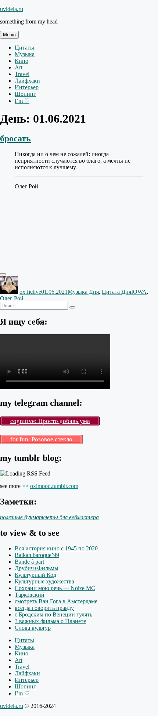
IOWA (139, 292)
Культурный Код (35, 575)
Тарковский (29, 595)
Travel (22, 74)
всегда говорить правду (44, 608)
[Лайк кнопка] (3, 274)
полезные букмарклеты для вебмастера (49, 517)
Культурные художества (44, 581)
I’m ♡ (22, 101)
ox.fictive (30, 292)
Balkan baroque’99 (37, 555)
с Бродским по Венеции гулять (53, 614)
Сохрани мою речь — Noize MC (55, 588)
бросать (15, 138)
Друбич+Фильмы (36, 568)
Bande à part (29, 561)
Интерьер (27, 87)
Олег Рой (12, 298)
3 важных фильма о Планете (50, 621)
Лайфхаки (27, 80)
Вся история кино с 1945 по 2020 (56, 548)
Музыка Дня (83, 292)
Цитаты (24, 47)
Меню (9, 34)
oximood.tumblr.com (54, 486)
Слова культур (33, 628)
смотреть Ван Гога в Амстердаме (56, 601)
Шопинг (25, 94)
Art (18, 67)
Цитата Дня (116, 292)
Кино (21, 61)
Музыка (25, 54)
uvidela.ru (11, 9)
